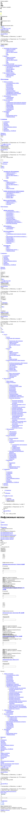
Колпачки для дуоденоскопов (16, 697)
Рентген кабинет (10, 69)
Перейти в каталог (5, 810)
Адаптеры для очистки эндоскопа (17, 688)
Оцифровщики (10, 109)
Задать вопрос (4, 44)
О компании (4, 119)
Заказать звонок (4, 31)
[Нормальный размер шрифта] (2, 4)
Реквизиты (6, 129)
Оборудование (4, 79)
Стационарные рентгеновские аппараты (16, 102)
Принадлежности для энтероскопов (18, 707)
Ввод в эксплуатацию (8, 72)
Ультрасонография (10, 90)
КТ (7, 53)
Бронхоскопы (9, 87)
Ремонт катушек (10, 63)
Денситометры (10, 107)
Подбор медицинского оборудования (12, 65)
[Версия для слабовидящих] (3, 273)
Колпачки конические (14, 698)
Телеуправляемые (13, 720)
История (5, 123)
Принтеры (8, 110)
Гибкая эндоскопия (11, 74)
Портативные (9, 98)
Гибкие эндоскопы (10, 49)
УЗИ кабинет (9, 67)
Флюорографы (9, 106)
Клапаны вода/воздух (14, 695)
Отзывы (5, 128)
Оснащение (6, 125)
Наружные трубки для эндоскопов (17, 706)
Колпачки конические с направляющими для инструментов (18, 700)
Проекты (3, 133)
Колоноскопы (9, 85)
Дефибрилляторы (10, 116)
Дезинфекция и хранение (12, 92)
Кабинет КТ (9, 70)
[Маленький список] (1, 540)
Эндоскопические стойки (12, 83)
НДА (7, 114)
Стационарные (10, 97)
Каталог (3, 750)
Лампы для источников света (16, 704)
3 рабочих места (13, 719)
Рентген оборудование (11, 52)
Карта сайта (3, 792)
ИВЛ (7, 112)
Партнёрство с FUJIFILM (9, 130)
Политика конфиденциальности (8, 791)
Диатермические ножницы (15, 691)
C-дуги (8, 101)
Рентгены (8, 76)
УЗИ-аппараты (10, 50)
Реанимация (6, 111)
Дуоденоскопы (10, 88)
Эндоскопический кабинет (12, 66)
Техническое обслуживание (10, 48)
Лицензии (5, 124)
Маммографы (9, 105)
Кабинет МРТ (9, 71)
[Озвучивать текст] (1, 22)
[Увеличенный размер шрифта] (2, 5)
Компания (3, 737)
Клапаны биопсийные (14, 694)
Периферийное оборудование (13, 93)
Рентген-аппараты (8, 100)
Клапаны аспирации (14, 693)
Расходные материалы (11, 94)
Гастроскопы (9, 84)
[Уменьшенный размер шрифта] (1, 2)
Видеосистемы (10, 89)
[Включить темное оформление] (2, 160)
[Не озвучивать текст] (1, 24)
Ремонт (5, 56)
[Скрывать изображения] (1, 19)
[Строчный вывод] (2, 541)
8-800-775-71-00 (6, 28)
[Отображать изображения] (1, 17)
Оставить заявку (4, 276)
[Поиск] (2, 136)
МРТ (7, 54)
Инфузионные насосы (11, 115)
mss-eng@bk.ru (4, 33)
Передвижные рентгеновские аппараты (16, 103)
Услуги (2, 45)
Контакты (3, 134)
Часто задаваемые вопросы (10, 127)
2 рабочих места (13, 717)
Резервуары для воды (14, 708)
